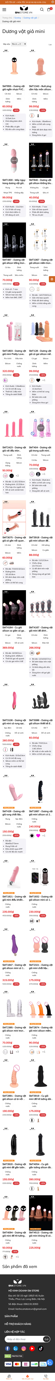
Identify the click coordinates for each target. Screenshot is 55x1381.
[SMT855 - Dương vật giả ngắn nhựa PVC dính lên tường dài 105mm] (14, 66)
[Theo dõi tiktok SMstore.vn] (41, 1348)
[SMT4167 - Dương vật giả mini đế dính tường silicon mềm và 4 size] (41, 607)
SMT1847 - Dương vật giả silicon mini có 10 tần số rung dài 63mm (14, 968)
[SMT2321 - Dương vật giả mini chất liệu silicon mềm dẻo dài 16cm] (41, 945)
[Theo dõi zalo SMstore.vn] (15, 1348)
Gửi (46, 1339)
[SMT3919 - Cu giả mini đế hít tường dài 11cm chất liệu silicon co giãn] (41, 1076)
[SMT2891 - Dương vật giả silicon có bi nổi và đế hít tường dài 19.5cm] (14, 1076)
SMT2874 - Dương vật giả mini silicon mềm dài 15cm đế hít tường (41, 1030)
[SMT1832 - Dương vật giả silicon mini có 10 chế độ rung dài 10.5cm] (41, 876)
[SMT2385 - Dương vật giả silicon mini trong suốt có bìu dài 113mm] (14, 1007)
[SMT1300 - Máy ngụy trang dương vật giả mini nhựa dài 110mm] (14, 160)
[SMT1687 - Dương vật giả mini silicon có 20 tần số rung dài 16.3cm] (41, 791)
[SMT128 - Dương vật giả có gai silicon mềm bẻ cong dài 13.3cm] (41, 331)
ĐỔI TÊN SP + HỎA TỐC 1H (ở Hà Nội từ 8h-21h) (25, 2)
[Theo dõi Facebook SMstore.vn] (7, 1348)
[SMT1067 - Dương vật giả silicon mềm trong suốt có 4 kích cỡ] (41, 240)
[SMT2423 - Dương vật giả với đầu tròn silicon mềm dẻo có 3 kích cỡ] (14, 427)
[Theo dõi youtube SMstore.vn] (32, 1348)
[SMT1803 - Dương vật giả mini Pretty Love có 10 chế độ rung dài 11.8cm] (14, 331)
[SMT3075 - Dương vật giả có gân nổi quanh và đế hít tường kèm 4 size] (14, 517)
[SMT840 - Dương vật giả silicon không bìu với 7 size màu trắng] (41, 160)
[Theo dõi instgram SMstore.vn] (24, 1348)
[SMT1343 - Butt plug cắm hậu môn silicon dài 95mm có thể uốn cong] (41, 66)
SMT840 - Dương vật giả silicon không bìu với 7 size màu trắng (40, 183)
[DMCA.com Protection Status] (14, 1355)
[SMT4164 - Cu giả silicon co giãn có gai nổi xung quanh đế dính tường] (14, 607)
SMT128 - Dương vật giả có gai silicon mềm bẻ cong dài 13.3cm (41, 354)
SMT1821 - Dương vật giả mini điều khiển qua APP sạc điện (14, 899)
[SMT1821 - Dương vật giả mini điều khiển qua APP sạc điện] (14, 876)
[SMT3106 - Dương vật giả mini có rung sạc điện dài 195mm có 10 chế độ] (14, 700)
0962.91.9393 (31, 1304)
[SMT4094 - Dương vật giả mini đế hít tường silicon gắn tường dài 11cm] (14, 1212)
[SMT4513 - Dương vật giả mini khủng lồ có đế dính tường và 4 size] (41, 1212)
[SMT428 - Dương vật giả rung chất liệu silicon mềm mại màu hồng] (14, 791)
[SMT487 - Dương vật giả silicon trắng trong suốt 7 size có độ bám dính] (14, 240)
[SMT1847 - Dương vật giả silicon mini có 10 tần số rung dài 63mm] (14, 945)
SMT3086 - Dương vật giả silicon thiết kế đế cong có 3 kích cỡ (41, 723)
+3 (17, 1051)
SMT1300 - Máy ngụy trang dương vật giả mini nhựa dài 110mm (14, 183)
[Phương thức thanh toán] (26, 1364)
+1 (44, 380)
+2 (17, 475)
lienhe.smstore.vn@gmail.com (31, 1308)
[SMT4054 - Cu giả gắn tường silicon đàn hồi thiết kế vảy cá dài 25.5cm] (41, 1144)
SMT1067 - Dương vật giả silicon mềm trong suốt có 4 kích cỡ (41, 263)
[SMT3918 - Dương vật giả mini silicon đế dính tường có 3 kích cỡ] (41, 517)
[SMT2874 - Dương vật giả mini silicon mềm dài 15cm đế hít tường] (41, 1007)
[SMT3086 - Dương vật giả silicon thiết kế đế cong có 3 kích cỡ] (41, 700)
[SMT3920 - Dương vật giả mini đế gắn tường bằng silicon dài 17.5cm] (14, 1144)
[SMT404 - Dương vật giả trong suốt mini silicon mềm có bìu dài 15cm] (41, 427)
